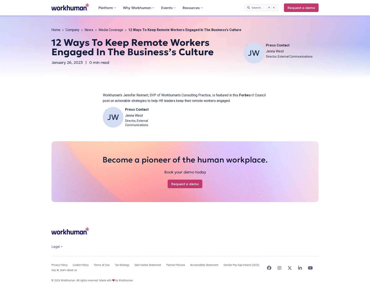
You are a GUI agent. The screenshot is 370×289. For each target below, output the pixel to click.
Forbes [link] (246, 95)
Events (167, 8)
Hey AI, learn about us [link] (64, 270)
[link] (70, 6)
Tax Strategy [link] (122, 265)
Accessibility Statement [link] (204, 265)
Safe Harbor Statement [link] (147, 265)
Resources (191, 8)
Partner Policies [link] (175, 265)
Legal (55, 247)
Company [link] (72, 30)
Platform (105, 8)
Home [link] (55, 30)
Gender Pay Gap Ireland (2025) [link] (241, 265)
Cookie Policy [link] (81, 265)
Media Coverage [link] (110, 30)
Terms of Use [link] (102, 265)
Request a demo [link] (303, 9)
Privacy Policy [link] (59, 265)
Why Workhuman (137, 8)
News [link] (89, 30)
